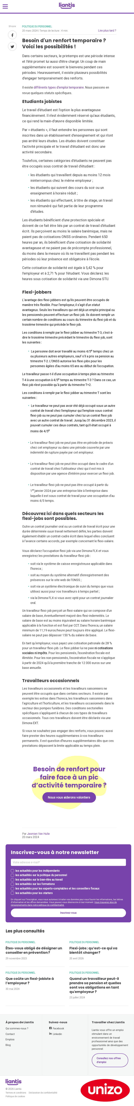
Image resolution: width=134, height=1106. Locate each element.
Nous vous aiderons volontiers (69, 797)
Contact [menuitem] (10, 1034)
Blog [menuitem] (8, 1045)
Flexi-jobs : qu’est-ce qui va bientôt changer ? (93, 950)
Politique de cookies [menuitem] (15, 1096)
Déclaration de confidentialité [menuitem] (43, 1093)
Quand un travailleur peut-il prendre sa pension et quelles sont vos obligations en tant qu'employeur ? (95, 985)
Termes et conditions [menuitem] (16, 1093)
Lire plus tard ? (107, 30)
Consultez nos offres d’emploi (109, 1060)
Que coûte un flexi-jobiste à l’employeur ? (30, 980)
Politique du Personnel (37, 26)
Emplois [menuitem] (10, 1039)
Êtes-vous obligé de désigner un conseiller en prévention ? (34, 950)
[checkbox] (68, 882)
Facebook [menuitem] (58, 1028)
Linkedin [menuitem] (57, 1034)
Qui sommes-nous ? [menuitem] (17, 1028)
